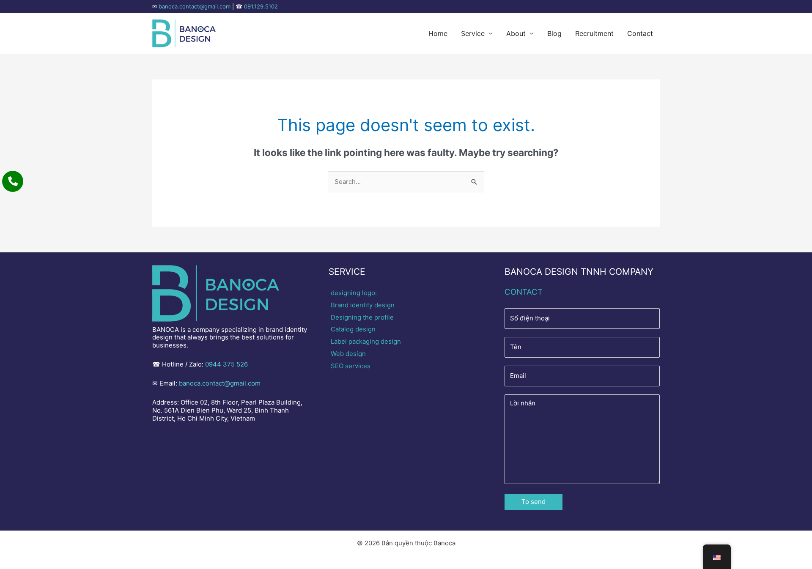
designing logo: (354, 293)
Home (437, 33)
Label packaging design (366, 341)
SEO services (350, 366)
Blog (554, 33)
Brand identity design (363, 305)
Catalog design (353, 329)
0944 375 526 (226, 364)
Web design (348, 354)
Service (473, 33)
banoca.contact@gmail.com (194, 6)
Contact (640, 33)
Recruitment (594, 33)
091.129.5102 (261, 6)
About (516, 33)
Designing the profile (362, 317)
